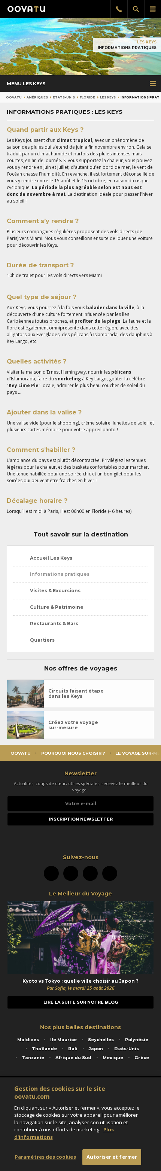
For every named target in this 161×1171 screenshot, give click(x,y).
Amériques (37, 97)
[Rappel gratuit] (118, 9)
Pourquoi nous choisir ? (73, 753)
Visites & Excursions (54, 590)
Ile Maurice (63, 1039)
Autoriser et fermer (111, 1156)
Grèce (141, 1057)
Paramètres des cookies (45, 1156)
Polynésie (136, 1039)
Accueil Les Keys (50, 558)
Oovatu (14, 97)
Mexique (113, 1057)
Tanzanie (33, 1057)
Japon (96, 1048)
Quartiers (42, 640)
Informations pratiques (59, 574)
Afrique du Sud (73, 1057)
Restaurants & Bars (53, 623)
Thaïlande (44, 1048)
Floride (87, 97)
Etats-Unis (64, 97)
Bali (73, 1048)
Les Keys (147, 42)
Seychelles (101, 1039)
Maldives (28, 1039)
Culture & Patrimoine (56, 607)
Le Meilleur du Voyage (80, 893)
